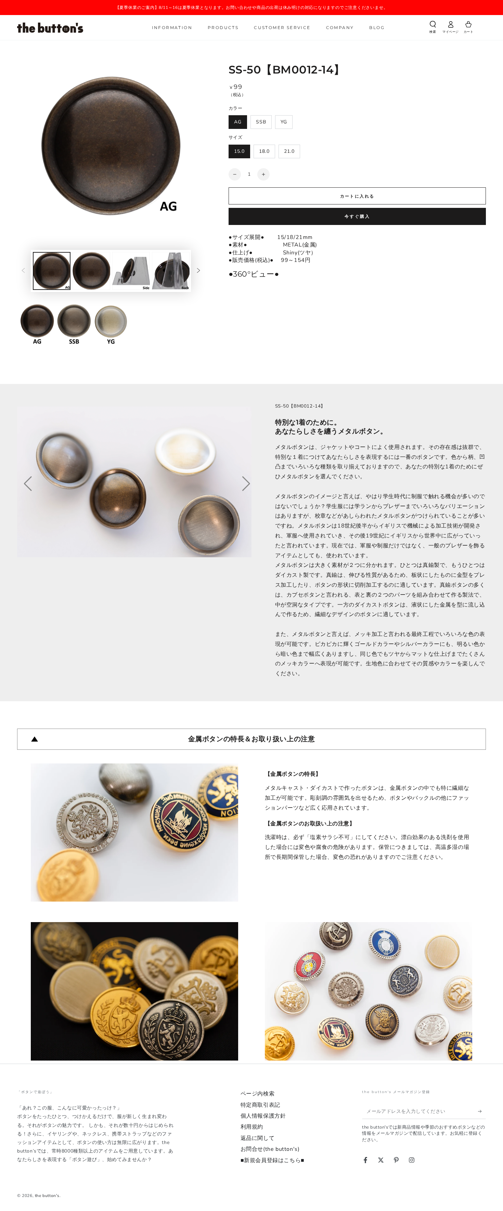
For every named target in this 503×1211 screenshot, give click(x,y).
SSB (261, 122)
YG (284, 122)
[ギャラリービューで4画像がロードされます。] (171, 271)
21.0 (289, 151)
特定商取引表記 (260, 1105)
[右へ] (198, 271)
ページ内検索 (258, 1093)
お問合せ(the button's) (270, 1149)
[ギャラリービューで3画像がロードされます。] (131, 271)
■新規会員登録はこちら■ (273, 1160)
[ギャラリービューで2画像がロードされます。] (91, 271)
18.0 (264, 151)
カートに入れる (357, 196)
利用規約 (252, 1127)
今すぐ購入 (357, 216)
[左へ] (23, 271)
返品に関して (258, 1138)
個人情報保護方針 (263, 1116)
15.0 (239, 151)
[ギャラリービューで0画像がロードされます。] (51, 271)
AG (238, 122)
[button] (433, 28)
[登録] (482, 1111)
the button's (47, 1195)
